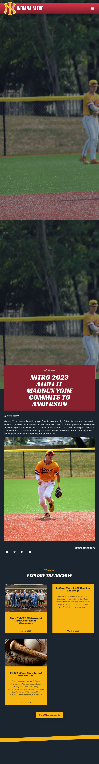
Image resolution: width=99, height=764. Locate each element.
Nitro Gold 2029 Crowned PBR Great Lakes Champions (26, 620)
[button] (92, 8)
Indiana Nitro (30, 8)
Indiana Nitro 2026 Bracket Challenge (73, 589)
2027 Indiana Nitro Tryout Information (26, 674)
